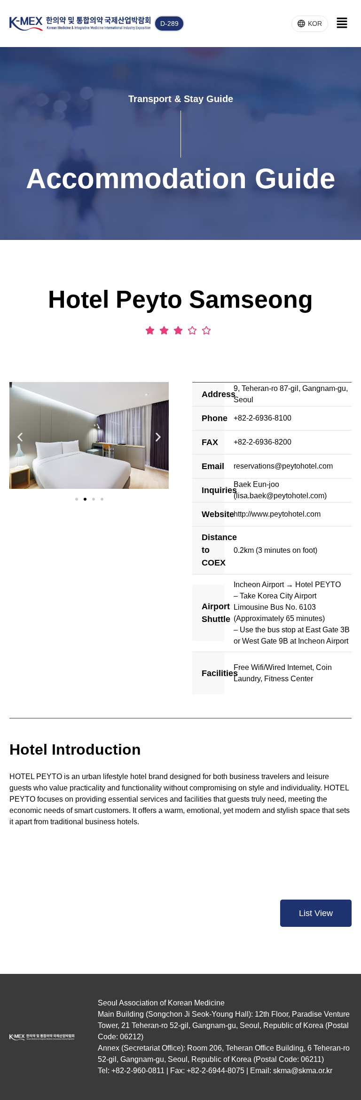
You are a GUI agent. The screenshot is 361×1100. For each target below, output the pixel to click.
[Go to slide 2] (85, 499)
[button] (20, 437)
